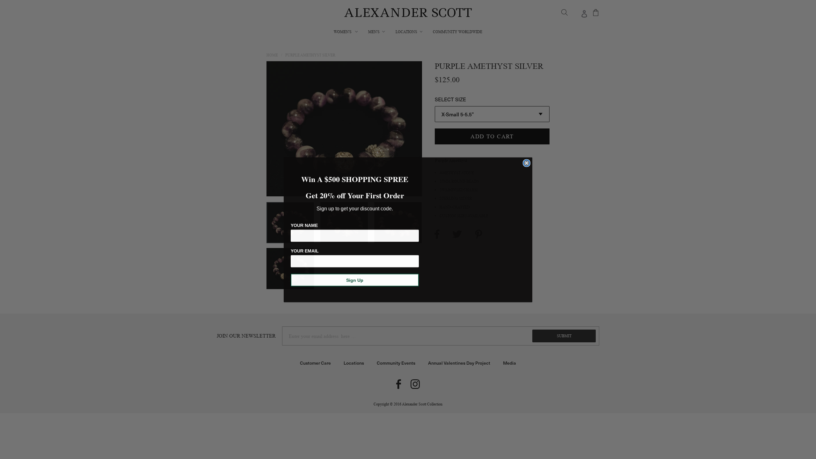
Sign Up (354, 279)
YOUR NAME (304, 225)
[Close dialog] (526, 163)
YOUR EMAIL (305, 250)
